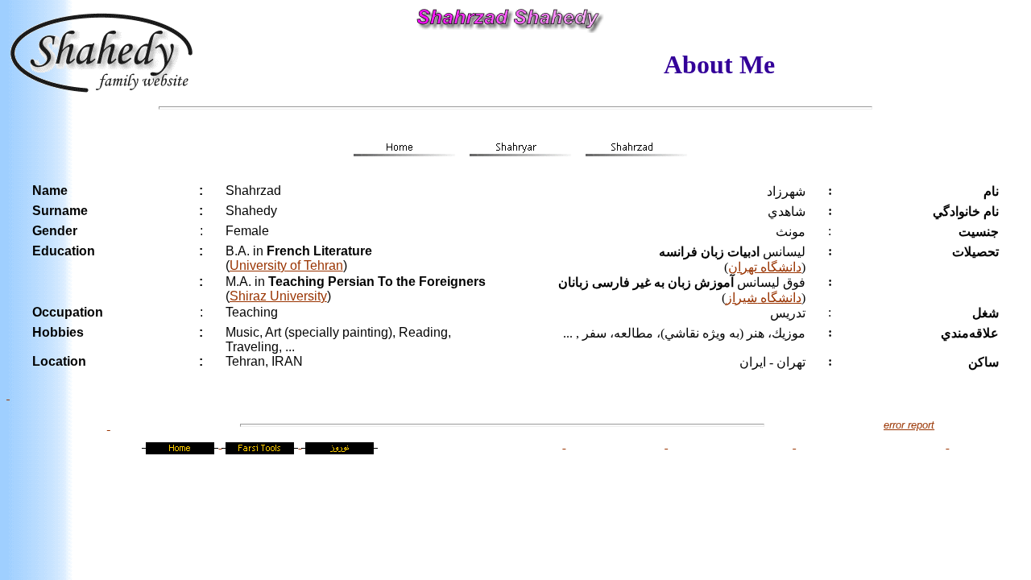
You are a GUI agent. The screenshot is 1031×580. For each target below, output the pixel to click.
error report (909, 425)
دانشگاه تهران (764, 267)
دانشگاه (779, 297)
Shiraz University (278, 296)
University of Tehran (286, 265)
